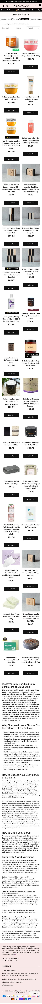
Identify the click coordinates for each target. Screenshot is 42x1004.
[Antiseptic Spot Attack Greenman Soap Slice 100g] (11, 602)
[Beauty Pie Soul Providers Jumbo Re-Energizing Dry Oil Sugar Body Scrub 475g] (11, 41)
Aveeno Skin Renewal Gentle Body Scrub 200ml (31, 99)
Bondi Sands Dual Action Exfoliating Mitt (31, 526)
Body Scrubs (25, 19)
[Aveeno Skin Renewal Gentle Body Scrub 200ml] (31, 85)
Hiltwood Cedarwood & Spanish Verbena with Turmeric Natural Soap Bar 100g (30, 617)
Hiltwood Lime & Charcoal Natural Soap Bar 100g (30, 572)
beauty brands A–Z (16, 826)
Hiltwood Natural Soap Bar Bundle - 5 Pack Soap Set (11, 230)
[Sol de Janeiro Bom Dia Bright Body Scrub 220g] (31, 41)
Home (3, 24)
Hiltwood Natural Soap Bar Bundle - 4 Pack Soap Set (30, 230)
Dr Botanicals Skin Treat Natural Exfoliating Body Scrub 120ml (31, 363)
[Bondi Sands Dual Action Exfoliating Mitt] (31, 513)
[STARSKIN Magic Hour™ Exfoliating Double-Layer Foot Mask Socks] (11, 559)
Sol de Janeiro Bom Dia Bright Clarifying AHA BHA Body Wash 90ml (30, 140)
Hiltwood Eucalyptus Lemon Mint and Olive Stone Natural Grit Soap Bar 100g (11, 188)
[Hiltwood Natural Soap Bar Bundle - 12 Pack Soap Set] (11, 257)
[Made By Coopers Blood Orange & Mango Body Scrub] (31, 302)
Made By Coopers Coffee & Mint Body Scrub (11, 360)
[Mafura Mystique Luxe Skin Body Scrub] (11, 387)
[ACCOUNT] (35, 6)
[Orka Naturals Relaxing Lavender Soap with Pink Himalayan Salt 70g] (31, 646)
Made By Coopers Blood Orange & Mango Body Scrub (31, 315)
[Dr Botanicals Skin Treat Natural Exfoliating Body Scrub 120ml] (31, 346)
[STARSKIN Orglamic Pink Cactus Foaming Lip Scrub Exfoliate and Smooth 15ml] (31, 469)
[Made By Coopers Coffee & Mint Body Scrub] (11, 346)
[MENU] (3, 6)
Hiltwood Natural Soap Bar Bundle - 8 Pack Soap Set (30, 271)
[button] (38, 6)
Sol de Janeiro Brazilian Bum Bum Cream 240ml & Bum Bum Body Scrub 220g (11, 144)
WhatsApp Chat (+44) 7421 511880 (12, 982)
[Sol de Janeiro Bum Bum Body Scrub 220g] (11, 85)
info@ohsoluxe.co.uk (7, 985)
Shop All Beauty (10, 24)
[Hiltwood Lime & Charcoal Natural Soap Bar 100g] (31, 559)
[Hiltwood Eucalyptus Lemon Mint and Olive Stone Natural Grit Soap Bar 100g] (11, 173)
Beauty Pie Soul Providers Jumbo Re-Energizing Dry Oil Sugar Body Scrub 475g (11, 56)
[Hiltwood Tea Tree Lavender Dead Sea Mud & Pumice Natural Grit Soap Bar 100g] (31, 173)
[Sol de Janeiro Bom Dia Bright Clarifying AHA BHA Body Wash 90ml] (31, 126)
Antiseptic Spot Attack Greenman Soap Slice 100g (11, 616)
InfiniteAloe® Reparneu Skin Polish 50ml (30, 443)
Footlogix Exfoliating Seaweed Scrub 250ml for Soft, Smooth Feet (11, 319)
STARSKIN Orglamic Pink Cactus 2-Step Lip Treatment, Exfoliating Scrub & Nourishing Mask (11, 529)
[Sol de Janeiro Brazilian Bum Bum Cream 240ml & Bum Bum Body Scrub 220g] (11, 126)
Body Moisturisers (5, 19)
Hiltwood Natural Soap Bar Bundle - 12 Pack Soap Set (11, 274)
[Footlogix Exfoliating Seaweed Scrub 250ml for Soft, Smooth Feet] (11, 302)
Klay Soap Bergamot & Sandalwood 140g (11, 443)
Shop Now (11, 415)
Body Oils (16, 19)
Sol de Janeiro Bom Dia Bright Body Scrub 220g (31, 54)
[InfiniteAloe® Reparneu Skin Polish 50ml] (31, 430)
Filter (6, 28)
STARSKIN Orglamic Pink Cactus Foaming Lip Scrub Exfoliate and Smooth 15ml (31, 484)
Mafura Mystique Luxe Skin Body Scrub (11, 400)
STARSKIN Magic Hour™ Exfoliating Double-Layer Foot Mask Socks (11, 574)
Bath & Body (18, 24)
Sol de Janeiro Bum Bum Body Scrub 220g (11, 98)
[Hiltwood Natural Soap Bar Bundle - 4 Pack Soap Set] (31, 216)
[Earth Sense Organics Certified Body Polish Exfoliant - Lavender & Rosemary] (31, 387)
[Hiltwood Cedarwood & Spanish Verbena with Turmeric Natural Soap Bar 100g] (31, 602)
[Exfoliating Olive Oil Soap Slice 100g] (11, 469)
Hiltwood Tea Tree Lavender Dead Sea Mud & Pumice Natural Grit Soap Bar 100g (30, 188)
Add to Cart (11, 71)
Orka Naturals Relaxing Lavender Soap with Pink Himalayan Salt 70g (31, 659)
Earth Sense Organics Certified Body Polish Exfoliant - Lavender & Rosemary (31, 402)
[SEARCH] (7, 6)
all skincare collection (18, 824)
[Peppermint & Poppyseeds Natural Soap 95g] (11, 646)
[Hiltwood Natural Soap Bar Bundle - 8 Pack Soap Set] (31, 257)
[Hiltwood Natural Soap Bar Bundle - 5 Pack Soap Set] (11, 216)
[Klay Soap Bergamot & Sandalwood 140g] (11, 430)
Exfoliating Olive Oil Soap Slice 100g (11, 482)
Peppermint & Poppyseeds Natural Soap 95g (11, 659)
